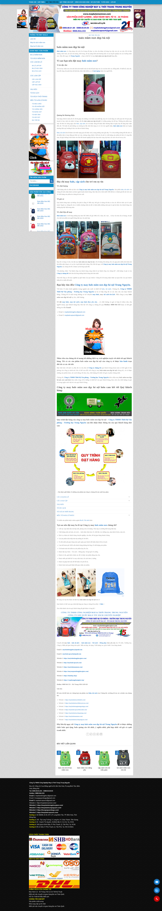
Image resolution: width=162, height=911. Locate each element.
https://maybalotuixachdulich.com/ (75, 700)
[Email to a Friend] (94, 734)
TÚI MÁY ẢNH (36, 114)
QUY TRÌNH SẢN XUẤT (67, 2)
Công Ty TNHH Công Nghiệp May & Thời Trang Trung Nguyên (94, 612)
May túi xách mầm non (37, 42)
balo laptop (96, 71)
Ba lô (81, 520)
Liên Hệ (113, 2)
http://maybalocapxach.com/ (73, 662)
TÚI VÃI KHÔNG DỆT (38, 106)
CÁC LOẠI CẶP (35, 75)
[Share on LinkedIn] (101, 734)
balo (77, 123)
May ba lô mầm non (36, 46)
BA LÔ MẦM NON (36, 55)
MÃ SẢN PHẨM (95, 2)
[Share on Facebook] (87, 734)
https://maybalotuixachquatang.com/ (76, 713)
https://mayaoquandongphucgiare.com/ (76, 671)
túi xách (62, 132)
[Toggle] (129, 497)
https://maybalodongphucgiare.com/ (75, 658)
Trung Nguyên (75, 56)
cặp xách (82, 123)
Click (101, 604)
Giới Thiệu (41, 2)
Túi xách (86, 520)
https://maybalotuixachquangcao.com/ (76, 719)
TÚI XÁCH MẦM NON (37, 58)
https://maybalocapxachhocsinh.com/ (76, 709)
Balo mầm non (61, 51)
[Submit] (52, 181)
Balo (58, 132)
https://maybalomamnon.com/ (73, 667)
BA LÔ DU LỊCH (36, 71)
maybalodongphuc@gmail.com (74, 312)
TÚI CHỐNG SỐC (37, 109)
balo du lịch (75, 643)
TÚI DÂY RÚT (36, 117)
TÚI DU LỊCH (34, 93)
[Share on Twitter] (91, 734)
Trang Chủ (32, 2)
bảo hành (124, 361)
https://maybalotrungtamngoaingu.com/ (76, 706)
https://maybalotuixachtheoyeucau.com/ (77, 703)
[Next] (132, 761)
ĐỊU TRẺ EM (36, 120)
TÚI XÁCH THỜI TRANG (38, 96)
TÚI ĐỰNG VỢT (37, 112)
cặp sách (80, 181)
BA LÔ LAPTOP (36, 65)
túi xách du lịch (109, 294)
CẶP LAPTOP (36, 82)
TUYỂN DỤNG (105, 2)
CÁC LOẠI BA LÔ (36, 62)
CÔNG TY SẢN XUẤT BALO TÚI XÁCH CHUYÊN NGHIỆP (94, 615)
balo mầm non (89, 60)
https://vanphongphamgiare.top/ (74, 680)
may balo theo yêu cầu (89, 302)
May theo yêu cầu (52, 2)
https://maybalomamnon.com (73, 716)
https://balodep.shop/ (70, 675)
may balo (65, 302)
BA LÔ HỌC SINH (37, 68)
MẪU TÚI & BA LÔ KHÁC (38, 100)
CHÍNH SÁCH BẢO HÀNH (82, 2)
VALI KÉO (33, 89)
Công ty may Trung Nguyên (96, 189)
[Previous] (56, 761)
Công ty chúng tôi (62, 273)
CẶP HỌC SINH (36, 84)
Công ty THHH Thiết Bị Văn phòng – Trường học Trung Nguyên (86, 377)
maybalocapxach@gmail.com (74, 315)
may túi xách (74, 302)
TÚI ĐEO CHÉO (36, 103)
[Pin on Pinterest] (97, 734)
